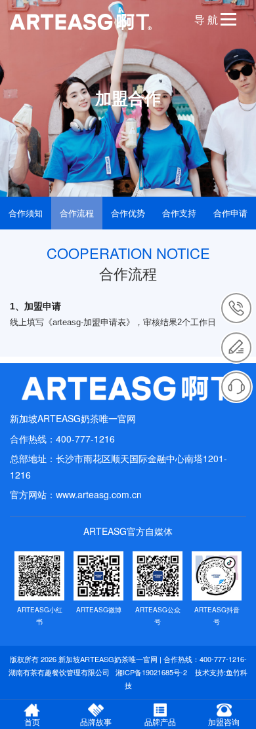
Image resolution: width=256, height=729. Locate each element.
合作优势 (128, 213)
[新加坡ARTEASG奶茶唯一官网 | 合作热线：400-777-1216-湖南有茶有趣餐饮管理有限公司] (128, 388)
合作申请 (230, 213)
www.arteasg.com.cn (99, 494)
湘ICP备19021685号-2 (151, 672)
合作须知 (26, 213)
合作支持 (179, 213)
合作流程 (77, 213)
